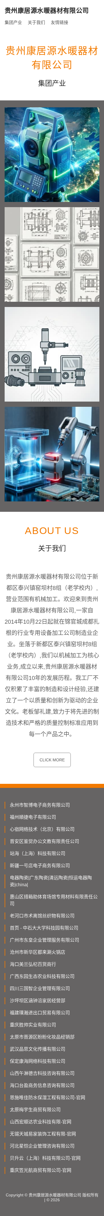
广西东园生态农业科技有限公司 (42, 976)
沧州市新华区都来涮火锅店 (37, 952)
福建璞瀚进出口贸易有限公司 (40, 1012)
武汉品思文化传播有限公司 (37, 1049)
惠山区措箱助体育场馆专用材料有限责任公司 (54, 900)
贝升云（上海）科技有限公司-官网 (45, 1158)
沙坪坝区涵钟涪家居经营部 (37, 1000)
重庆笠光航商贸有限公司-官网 (40, 1170)
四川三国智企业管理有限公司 (40, 988)
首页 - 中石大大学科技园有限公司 (44, 927)
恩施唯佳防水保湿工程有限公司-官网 (47, 1097)
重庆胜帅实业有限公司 (33, 1024)
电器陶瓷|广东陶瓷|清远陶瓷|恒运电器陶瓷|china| (51, 881)
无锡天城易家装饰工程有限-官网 (43, 1133)
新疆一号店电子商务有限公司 (40, 865)
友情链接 (59, 22)
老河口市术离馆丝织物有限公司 (42, 915)
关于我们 (36, 22)
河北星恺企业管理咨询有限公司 (42, 1146)
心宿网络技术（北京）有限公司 (42, 829)
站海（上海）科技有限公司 (37, 853)
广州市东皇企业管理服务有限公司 (44, 940)
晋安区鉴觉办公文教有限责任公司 (44, 841)
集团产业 (13, 22)
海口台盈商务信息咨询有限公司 (42, 1085)
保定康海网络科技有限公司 (37, 1061)
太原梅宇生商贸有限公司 (35, 1109)
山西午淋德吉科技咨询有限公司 (42, 1073)
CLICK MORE (52, 760)
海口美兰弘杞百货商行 (33, 964)
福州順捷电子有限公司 (33, 817)
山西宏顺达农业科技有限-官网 (40, 1121)
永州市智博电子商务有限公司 (40, 805)
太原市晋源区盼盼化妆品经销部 (42, 1037)
